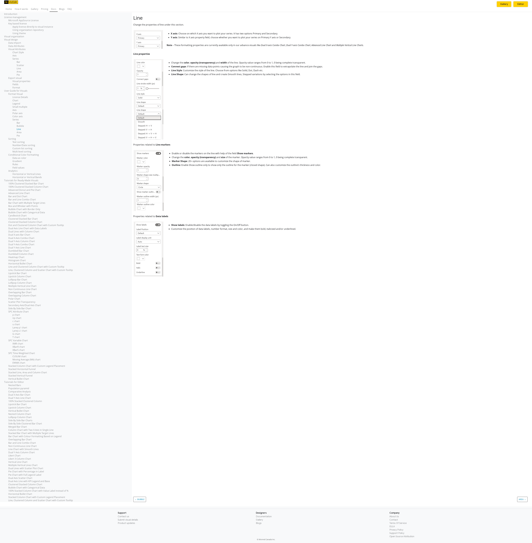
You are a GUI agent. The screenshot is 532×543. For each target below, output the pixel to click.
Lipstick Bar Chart (17, 273)
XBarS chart (18, 350)
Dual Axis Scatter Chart (20, 478)
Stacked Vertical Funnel (20, 375)
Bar (18, 61)
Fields (15, 84)
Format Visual (15, 93)
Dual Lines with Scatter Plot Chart (25, 468)
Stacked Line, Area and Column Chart (27, 372)
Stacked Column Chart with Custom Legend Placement (36, 365)
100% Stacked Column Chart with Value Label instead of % (38, 490)
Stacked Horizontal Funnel (22, 369)
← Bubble (139, 499)
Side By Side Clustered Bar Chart (25, 423)
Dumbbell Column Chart (21, 253)
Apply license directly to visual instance (32, 26)
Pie (18, 74)
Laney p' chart (19, 327)
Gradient (17, 161)
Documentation (264, 516)
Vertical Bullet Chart (18, 378)
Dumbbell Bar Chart (18, 250)
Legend (16, 103)
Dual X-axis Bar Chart (19, 234)
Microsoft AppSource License (23, 20)
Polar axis (17, 113)
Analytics (13, 170)
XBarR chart (18, 346)
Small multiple (19, 106)
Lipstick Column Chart (19, 276)
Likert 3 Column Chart (19, 458)
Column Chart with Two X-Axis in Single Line (30, 429)
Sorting (12, 138)
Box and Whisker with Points (23, 206)
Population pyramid (18, 388)
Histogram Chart (17, 260)
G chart (16, 333)
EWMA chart (18, 362)
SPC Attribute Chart (18, 311)
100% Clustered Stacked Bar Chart (26, 183)
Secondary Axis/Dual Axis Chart (24, 305)
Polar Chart (14, 298)
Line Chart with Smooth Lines (23, 449)
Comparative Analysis (19, 391)
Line (19, 68)
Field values (18, 167)
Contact (393, 519)
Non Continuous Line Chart (22, 289)
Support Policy (396, 533)
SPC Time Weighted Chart (21, 353)
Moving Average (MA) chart (26, 359)
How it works (21, 9)
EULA (392, 526)
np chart (16, 318)
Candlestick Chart (17, 215)
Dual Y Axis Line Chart (19, 247)
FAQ (69, 9)
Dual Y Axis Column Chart (21, 452)
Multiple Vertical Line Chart (22, 286)
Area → (522, 499)
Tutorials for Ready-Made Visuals (21, 180)
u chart (16, 324)
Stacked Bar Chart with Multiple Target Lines (31, 433)
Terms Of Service (398, 523)
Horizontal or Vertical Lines (26, 174)
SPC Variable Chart (18, 340)
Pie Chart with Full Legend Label (24, 474)
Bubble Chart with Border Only (24, 209)
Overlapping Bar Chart (20, 292)
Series (15, 58)
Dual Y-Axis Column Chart (21, 241)
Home (9, 9)
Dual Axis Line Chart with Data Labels (27, 228)
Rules (15, 164)
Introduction (10, 14)
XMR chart (17, 343)
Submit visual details (128, 519)
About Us (394, 516)
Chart (15, 100)
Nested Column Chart (19, 414)
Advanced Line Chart (19, 193)
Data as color (19, 157)
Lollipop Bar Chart (17, 279)
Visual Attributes (17, 49)
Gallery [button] (504, 4)
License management (15, 17)
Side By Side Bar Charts (20, 420)
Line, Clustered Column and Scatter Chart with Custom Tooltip (40, 270)
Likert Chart (14, 455)
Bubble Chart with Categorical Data (26, 212)
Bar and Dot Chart (17, 196)
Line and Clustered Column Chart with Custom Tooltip (36, 266)
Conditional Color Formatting (23, 154)
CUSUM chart (19, 356)
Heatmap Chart (16, 257)
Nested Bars (14, 385)
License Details (20, 97)
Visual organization (14, 36)
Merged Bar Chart (17, 426)
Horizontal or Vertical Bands (27, 177)
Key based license (17, 23)
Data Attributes (16, 46)
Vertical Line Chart (17, 461)
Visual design (11, 39)
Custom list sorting (22, 148)
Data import (14, 42)
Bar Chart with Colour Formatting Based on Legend (35, 436)
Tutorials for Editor (14, 382)
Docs (53, 9)
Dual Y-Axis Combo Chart (21, 244)
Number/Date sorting (23, 145)
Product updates (126, 523)
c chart (16, 321)
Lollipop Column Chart (20, 282)
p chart (16, 314)
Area (19, 71)
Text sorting (18, 142)
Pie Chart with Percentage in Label (26, 471)
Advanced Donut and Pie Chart (24, 189)
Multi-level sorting (21, 151)
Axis (14, 55)
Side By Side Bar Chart (19, 308)
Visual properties (21, 81)
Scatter (20, 65)
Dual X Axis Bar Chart (19, 394)
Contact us (123, 516)
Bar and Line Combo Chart (22, 199)
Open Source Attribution (401, 536)
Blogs (62, 9)
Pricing (44, 9)
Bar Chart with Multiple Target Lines (26, 202)
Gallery (34, 9)
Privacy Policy (396, 529)
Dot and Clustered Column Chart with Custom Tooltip (36, 225)
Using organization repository (28, 29)
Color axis (17, 116)
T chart (16, 337)
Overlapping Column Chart (22, 295)
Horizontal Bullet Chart (20, 263)
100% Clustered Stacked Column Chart (28, 186)
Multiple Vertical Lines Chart (23, 465)
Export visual (15, 78)
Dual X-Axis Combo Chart (21, 238)
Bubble (20, 125)
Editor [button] (520, 4)
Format (16, 87)
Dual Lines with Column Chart (23, 231)
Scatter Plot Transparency (21, 301)
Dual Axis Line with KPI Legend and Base (29, 481)
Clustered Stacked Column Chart (25, 221)
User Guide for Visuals (15, 90)
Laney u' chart (19, 330)
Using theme (19, 33)
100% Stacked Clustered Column (25, 401)
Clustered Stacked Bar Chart (23, 218)
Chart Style (18, 52)
